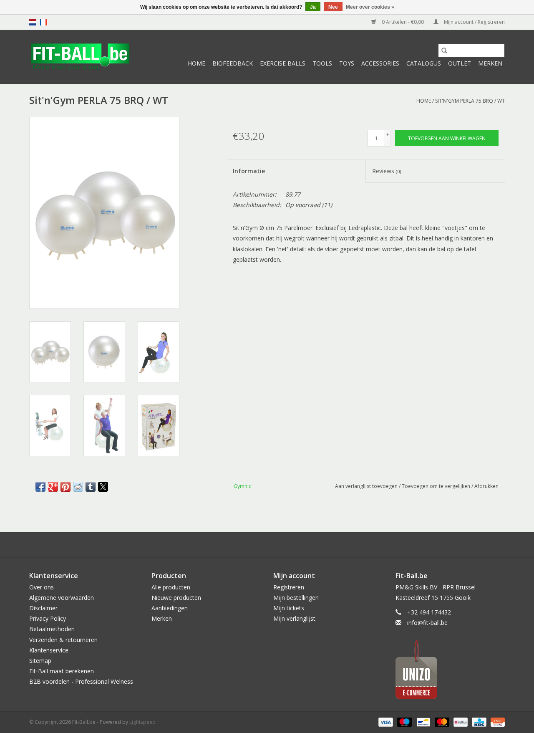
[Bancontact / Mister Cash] (422, 721)
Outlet (459, 63)
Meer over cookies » (370, 7)
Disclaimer (43, 608)
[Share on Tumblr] (91, 487)
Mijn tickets (288, 608)
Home (196, 63)
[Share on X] (103, 487)
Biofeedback (232, 63)
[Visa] (384, 721)
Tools (322, 63)
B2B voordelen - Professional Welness (81, 681)
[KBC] (478, 721)
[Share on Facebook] (40, 487)
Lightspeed (142, 721)
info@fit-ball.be (427, 623)
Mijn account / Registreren (474, 21)
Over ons (41, 587)
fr (43, 22)
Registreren (288, 587)
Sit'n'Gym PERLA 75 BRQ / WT (470, 100)
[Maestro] (403, 721)
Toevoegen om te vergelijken (436, 486)
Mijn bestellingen (296, 598)
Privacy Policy (47, 618)
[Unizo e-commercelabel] (450, 669)
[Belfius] (460, 721)
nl (32, 22)
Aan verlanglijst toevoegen (367, 486)
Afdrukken (486, 486)
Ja (313, 7)
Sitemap (40, 661)
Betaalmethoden (52, 629)
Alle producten (170, 587)
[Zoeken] (444, 50)
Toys (346, 63)
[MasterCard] (441, 721)
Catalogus (423, 63)
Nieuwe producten (176, 598)
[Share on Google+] (53, 487)
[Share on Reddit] (78, 487)
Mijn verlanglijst (294, 618)
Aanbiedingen (169, 608)
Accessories (380, 63)
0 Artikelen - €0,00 (402, 21)
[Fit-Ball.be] (80, 57)
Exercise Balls (282, 63)
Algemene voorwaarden (61, 598)
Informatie (249, 171)
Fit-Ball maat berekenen (61, 671)
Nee (333, 7)
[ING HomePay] (496, 721)
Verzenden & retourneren (63, 640)
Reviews (386, 171)
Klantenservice (48, 650)
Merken (490, 63)
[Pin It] (65, 487)
